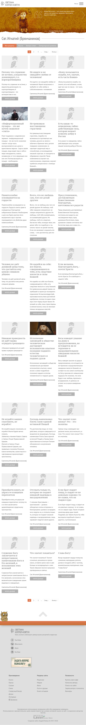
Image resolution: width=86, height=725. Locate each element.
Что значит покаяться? (42, 553)
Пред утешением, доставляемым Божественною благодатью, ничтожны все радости (70, 200)
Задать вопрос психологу (74, 688)
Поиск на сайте (70, 685)
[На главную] (2, 3)
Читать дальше (10, 99)
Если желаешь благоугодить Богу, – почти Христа (69, 267)
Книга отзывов (42, 691)
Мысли (20, 46)
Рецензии (40, 680)
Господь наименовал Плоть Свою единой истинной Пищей (41, 422)
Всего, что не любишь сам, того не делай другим (41, 198)
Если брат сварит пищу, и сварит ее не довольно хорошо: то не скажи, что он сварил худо (69, 495)
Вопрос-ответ (31, 46)
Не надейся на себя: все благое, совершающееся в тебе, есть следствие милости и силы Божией (40, 270)
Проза (11, 683)
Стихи (11, 688)
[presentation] (83, 15)
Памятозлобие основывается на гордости (11, 198)
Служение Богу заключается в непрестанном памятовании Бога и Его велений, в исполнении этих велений (13, 561)
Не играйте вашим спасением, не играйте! (12, 422)
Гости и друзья (42, 688)
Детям (11, 694)
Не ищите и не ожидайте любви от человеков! (40, 75)
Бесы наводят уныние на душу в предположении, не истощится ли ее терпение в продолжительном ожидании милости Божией (70, 347)
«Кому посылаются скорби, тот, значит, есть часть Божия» (68, 75)
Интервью (12, 697)
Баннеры (68, 691)
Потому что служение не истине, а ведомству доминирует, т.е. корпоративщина (14, 76)
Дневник (14, 700)
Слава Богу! (64, 553)
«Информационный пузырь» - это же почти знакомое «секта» (13, 127)
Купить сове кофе (71, 680)
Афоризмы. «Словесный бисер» (63, 33)
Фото (39, 685)
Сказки (11, 685)
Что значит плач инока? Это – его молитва (67, 422)
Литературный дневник (47, 46)
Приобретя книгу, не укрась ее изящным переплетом (13, 492)
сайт (65, 711)
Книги (11, 680)
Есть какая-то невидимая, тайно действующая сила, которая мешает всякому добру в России (68, 130)
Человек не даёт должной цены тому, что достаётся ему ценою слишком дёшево (13, 269)
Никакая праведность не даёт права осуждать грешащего (13, 341)
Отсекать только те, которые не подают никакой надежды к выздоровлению (40, 494)
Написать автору (71, 683)
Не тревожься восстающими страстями (37, 126)
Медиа (39, 683)
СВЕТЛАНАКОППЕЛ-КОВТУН (12, 3)
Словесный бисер (15, 691)
